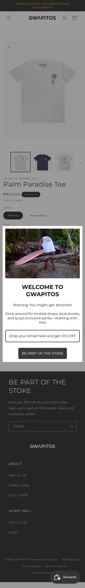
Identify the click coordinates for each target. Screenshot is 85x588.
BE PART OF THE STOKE (42, 353)
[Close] (77, 231)
